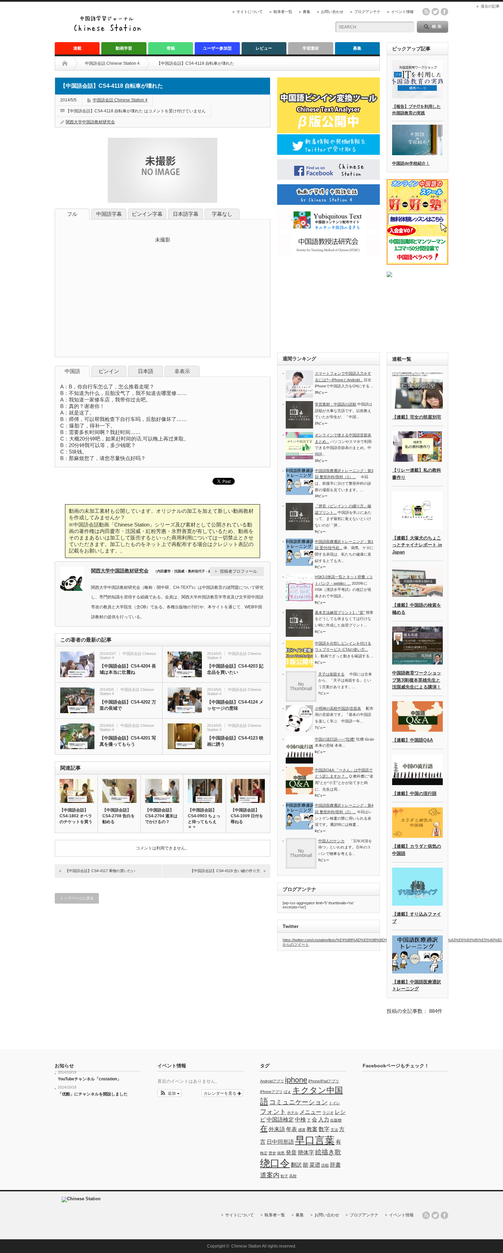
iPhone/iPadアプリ (323, 1081)
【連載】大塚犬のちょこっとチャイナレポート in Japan (417, 545)
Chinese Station (246, 1246)
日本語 (145, 371)
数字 (324, 1129)
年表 (291, 1129)
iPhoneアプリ (271, 1092)
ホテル (292, 1113)
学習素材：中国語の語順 (335, 404)
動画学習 (124, 48)
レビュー (264, 48)
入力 (323, 1119)
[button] (169, 1093)
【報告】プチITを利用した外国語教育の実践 (416, 109)
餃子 (284, 1176)
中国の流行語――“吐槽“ (335, 739)
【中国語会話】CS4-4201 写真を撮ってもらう (128, 741)
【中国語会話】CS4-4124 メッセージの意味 (235, 705)
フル (72, 214)
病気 (281, 1153)
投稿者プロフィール (238, 571)
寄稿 (171, 48)
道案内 (270, 1175)
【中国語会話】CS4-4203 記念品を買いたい (235, 669)
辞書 (335, 1165)
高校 (293, 1176)
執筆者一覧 (282, 12)
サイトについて (249, 12)
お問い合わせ (332, 12)
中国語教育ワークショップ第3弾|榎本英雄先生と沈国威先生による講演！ (416, 680)
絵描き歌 (328, 1152)
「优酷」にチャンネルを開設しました (93, 1094)
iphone (296, 1080)
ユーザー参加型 (217, 48)
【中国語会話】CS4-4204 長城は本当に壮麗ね (128, 669)
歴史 (272, 1153)
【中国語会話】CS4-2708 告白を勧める (118, 816)
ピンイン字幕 (147, 214)
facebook (444, 11)
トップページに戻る (77, 898)
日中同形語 (280, 1142)
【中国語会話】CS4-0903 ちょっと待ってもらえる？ (204, 819)
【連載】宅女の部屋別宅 (416, 417)
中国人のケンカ (331, 841)
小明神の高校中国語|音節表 (338, 708)
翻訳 (296, 1165)
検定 (264, 1153)
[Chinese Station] (109, 30)
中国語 (72, 371)
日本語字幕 (185, 214)
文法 (334, 1130)
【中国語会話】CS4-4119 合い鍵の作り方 (225, 871)
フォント (273, 1111)
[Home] (70, 63)
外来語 (277, 1129)
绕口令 (275, 1163)
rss (426, 11)
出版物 (335, 1120)
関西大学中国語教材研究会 (90, 122)
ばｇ (287, 1092)
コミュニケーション (298, 1102)
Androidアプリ (272, 1081)
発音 (291, 1152)
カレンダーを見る (220, 1093)
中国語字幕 (109, 214)
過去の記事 (490, 6)
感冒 (302, 1130)
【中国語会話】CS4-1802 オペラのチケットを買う (76, 816)
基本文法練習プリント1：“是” (340, 612)
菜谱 (314, 1165)
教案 (312, 1129)
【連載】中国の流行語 (414, 793)
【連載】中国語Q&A (412, 740)
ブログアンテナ (367, 12)
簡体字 (306, 1152)
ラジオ (328, 1113)
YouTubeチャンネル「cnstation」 (89, 1079)
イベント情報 (402, 12)
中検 (300, 1119)
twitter (435, 11)
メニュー (310, 1112)
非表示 (182, 371)
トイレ (334, 1103)
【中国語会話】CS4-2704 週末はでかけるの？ (161, 816)
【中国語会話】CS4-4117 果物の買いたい (100, 871)
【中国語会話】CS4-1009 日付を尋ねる (247, 816)
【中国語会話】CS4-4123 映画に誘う (235, 741)
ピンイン (109, 371)
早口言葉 (315, 1140)
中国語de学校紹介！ (411, 163)
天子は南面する (331, 674)
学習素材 (310, 48)
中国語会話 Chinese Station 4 (112, 63)
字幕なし (222, 214)
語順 (325, 1165)
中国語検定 (280, 1119)
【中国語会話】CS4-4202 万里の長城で (128, 705)
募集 (306, 12)
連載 (77, 48)
